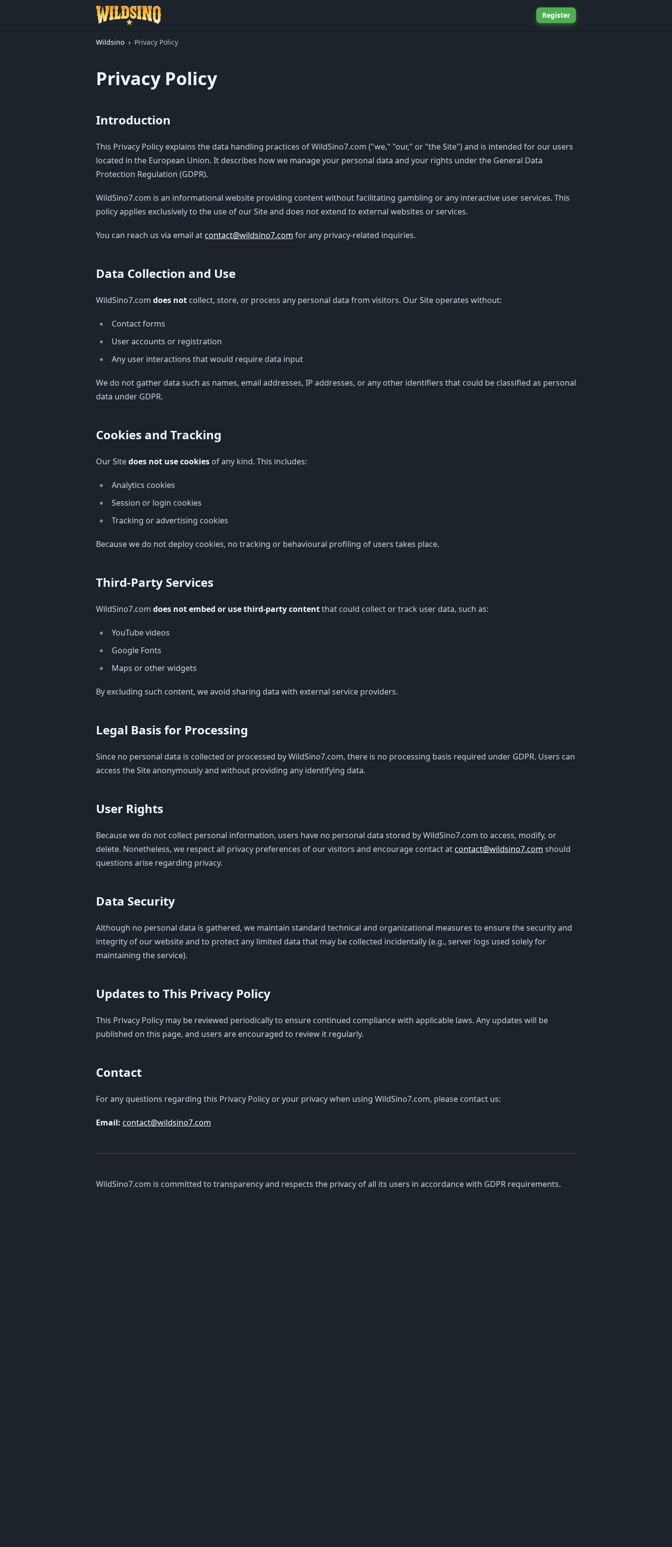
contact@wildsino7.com (249, 235)
